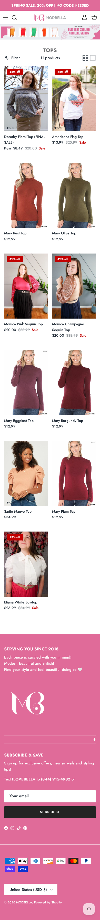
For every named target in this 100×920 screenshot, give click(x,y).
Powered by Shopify (48, 902)
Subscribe (50, 812)
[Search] (17, 17)
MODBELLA (24, 902)
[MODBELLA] (50, 17)
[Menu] (5, 17)
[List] (93, 58)
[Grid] (85, 58)
